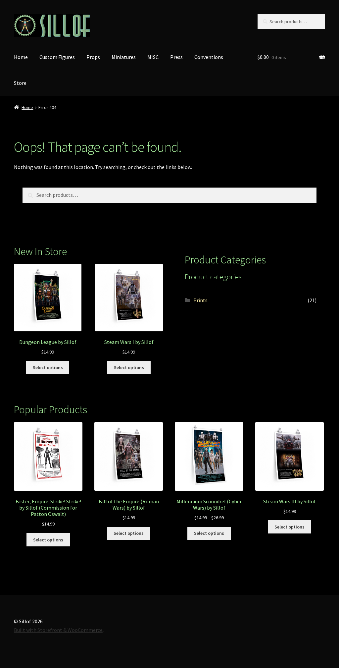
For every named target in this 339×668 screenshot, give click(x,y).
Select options (48, 367)
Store (20, 83)
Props (93, 57)
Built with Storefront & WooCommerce (58, 630)
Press (176, 57)
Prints (200, 300)
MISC (153, 57)
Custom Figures (57, 57)
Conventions (208, 57)
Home (21, 57)
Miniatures (124, 57)
